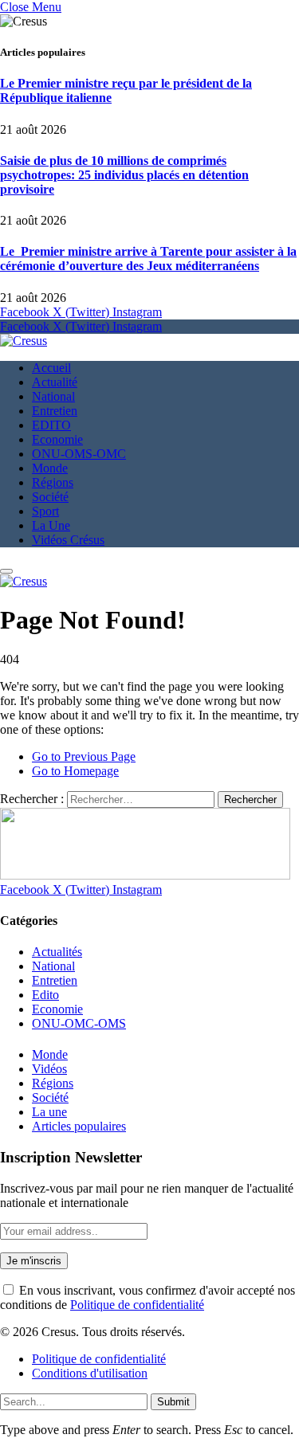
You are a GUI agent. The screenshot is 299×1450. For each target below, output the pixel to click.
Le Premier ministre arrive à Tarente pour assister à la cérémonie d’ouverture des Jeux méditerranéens (148, 258)
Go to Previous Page (84, 756)
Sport (45, 511)
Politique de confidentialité (137, 1304)
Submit (173, 1402)
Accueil (51, 367)
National (53, 396)
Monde (50, 468)
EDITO (51, 425)
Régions (52, 482)
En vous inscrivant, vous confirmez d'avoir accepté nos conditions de (147, 1297)
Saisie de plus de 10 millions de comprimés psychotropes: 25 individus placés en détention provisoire (124, 175)
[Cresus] (23, 340)
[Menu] (6, 571)
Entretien (54, 410)
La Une (51, 525)
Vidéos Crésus (68, 540)
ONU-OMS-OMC (79, 453)
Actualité (54, 382)
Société (50, 497)
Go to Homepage (75, 771)
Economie (57, 439)
